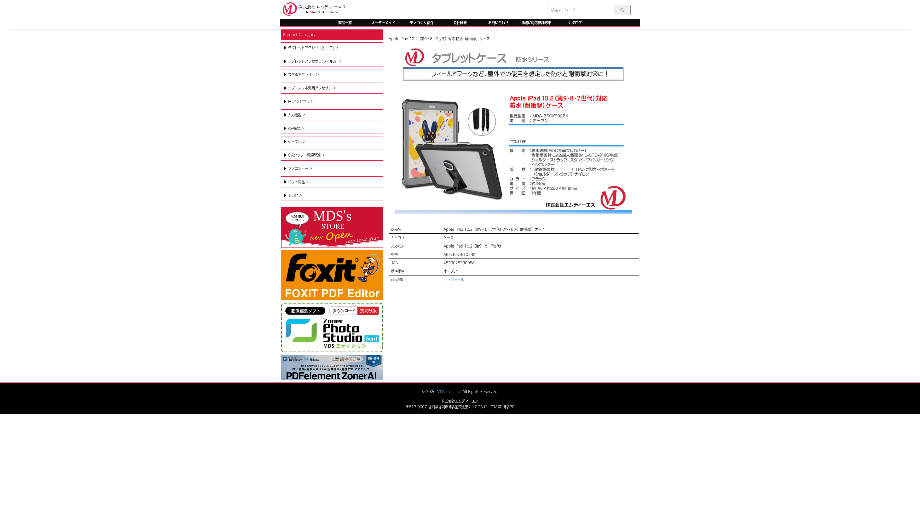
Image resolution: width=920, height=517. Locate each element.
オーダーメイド (383, 23)
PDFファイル (453, 279)
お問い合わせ (498, 23)
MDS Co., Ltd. (449, 391)
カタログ (575, 23)
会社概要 (460, 23)
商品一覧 (345, 23)
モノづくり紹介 (421, 23)
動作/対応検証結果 (536, 23)
